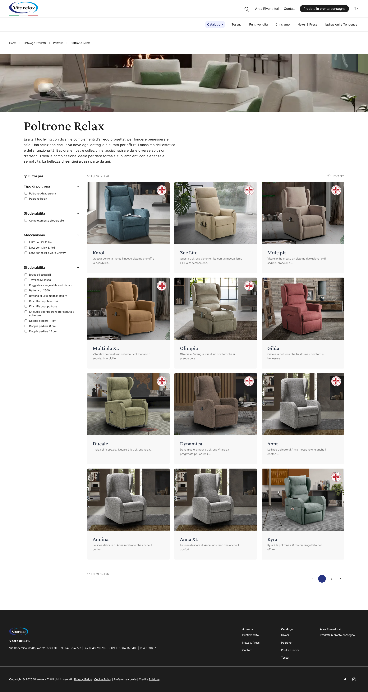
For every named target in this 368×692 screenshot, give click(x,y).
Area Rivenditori (267, 9)
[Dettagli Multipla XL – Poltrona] (128, 323)
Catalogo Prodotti (35, 43)
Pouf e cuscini (290, 650)
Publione (154, 679)
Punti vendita (258, 24)
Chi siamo (282, 24)
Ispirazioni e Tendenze (341, 24)
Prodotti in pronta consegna (324, 9)
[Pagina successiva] (340, 579)
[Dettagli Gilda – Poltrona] (303, 323)
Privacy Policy (83, 679)
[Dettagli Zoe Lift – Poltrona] (215, 227)
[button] (51, 186)
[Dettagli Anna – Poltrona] (303, 418)
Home (12, 43)
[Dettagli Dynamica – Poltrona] (215, 418)
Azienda (247, 629)
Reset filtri (338, 176)
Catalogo (213, 24)
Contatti (289, 9)
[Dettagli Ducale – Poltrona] (128, 418)
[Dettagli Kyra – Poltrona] (303, 514)
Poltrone (58, 43)
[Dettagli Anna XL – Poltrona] (215, 514)
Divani (285, 635)
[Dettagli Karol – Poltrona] (128, 227)
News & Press (307, 24)
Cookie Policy (102, 679)
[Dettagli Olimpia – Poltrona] (215, 323)
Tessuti (237, 24)
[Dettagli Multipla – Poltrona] (303, 227)
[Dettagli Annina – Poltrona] (128, 514)
